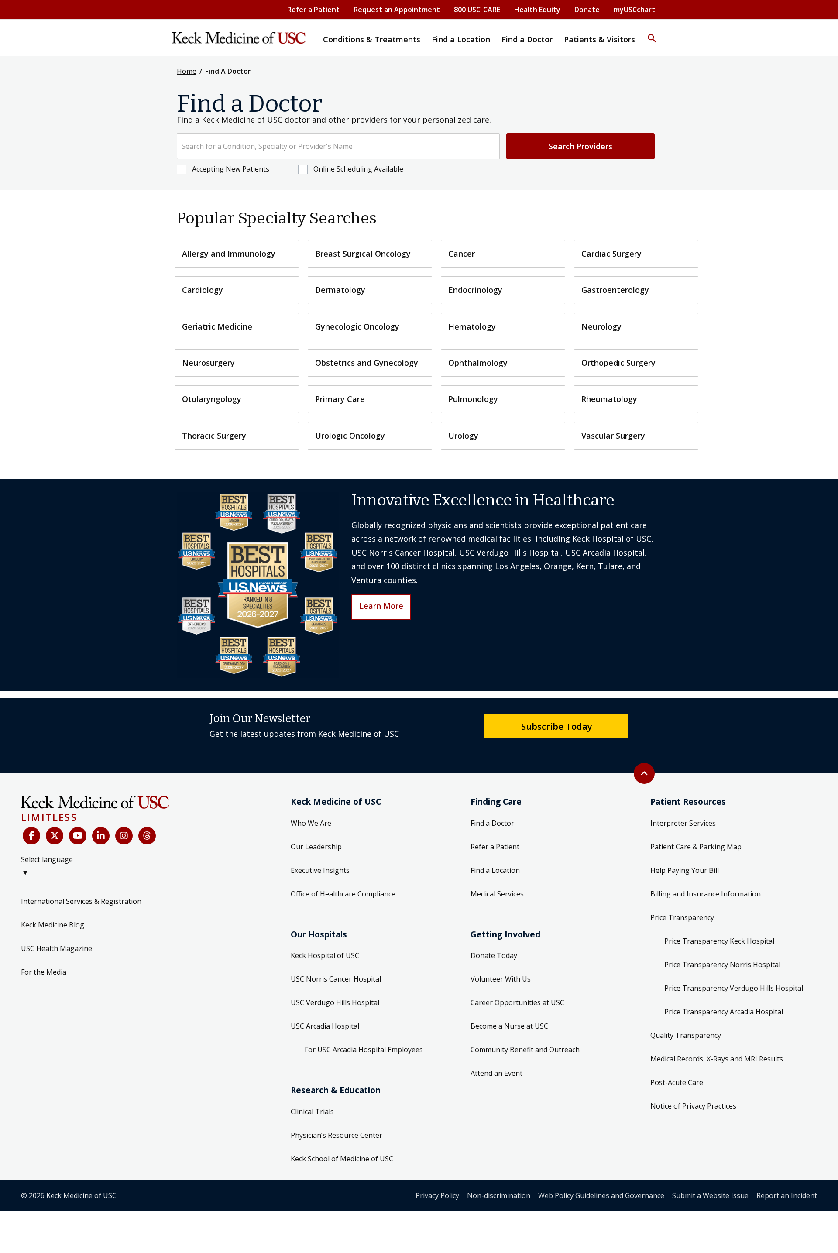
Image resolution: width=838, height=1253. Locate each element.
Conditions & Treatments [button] (371, 39)
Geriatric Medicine (217, 326)
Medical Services (497, 894)
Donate (587, 9)
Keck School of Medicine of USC (342, 1159)
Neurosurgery (208, 362)
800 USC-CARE (477, 9)
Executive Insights (320, 870)
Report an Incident (786, 1195)
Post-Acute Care (676, 1082)
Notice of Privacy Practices (693, 1106)
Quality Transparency (685, 1035)
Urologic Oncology (350, 435)
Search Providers (580, 146)
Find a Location (495, 870)
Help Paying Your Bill (684, 870)
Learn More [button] (381, 606)
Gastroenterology (615, 290)
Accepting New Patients (230, 169)
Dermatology (340, 290)
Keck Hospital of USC (325, 955)
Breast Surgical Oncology (363, 253)
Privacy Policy (437, 1195)
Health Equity (537, 9)
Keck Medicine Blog (52, 925)
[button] (652, 32)
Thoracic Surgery (214, 435)
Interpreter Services (683, 823)
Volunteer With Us (501, 979)
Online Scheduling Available (358, 169)
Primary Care (340, 399)
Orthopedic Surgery (618, 362)
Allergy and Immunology (228, 253)
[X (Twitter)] (54, 835)
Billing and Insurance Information (705, 894)
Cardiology (202, 290)
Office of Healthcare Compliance (343, 894)
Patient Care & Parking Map (696, 846)
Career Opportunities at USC (517, 1002)
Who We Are (311, 823)
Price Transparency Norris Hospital (722, 964)
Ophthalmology (478, 362)
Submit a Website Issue (710, 1195)
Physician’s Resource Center (336, 1135)
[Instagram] (123, 835)
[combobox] (338, 146)
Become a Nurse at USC (509, 1026)
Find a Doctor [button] (527, 39)
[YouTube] (77, 835)
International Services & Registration (81, 901)
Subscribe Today (556, 726)
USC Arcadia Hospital (325, 1026)
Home (186, 71)
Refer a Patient (313, 9)
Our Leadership (316, 846)
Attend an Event (496, 1073)
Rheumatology (609, 399)
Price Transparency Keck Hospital (719, 941)
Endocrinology (475, 290)
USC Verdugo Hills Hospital (335, 1002)
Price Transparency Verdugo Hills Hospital (733, 988)
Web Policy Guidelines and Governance (601, 1195)
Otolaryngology (211, 399)
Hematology (472, 326)
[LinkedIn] (100, 835)
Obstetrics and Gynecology (366, 362)
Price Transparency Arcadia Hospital (723, 1011)
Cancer (461, 253)
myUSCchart (634, 9)
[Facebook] (31, 835)
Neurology (601, 326)
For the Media (43, 972)
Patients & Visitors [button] (599, 39)
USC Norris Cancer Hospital (336, 979)
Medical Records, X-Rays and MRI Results (716, 1059)
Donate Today (494, 955)
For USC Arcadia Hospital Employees (364, 1049)
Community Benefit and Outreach (525, 1049)
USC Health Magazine (56, 948)
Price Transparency (682, 917)
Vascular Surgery (613, 435)
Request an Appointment (397, 9)
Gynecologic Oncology (357, 326)
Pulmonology (473, 399)
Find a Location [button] (461, 39)
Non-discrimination (498, 1195)
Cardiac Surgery (611, 253)
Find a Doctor (492, 823)
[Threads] (147, 835)
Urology (463, 435)
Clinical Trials (312, 1111)
